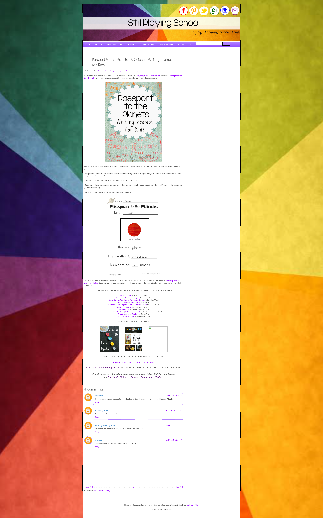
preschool (123, 71)
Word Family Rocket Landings (127, 298)
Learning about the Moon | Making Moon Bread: (123, 312)
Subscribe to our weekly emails (103, 367)
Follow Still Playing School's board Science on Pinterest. (133, 362)
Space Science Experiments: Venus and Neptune (127, 300)
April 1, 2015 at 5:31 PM (174, 425)
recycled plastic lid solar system (148, 76)
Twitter (159, 377)
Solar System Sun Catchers (128, 314)
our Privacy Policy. (192, 505)
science (130, 71)
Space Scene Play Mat (125, 316)
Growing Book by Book (105, 425)
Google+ (135, 377)
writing (136, 71)
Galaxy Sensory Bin (124, 307)
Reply (97, 402)
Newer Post (89, 487)
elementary (101, 71)
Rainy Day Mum (101, 410)
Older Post (179, 487)
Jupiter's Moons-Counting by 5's (129, 302)
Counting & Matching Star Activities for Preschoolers (127, 305)
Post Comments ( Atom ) (101, 491)
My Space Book (125, 295)
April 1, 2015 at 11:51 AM (173, 410)
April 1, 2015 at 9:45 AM (174, 395)
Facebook (113, 377)
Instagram (146, 377)
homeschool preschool (112, 71)
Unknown (99, 396)
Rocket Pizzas (124, 309)
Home (134, 487)
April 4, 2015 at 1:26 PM (174, 440)
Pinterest (124, 377)
